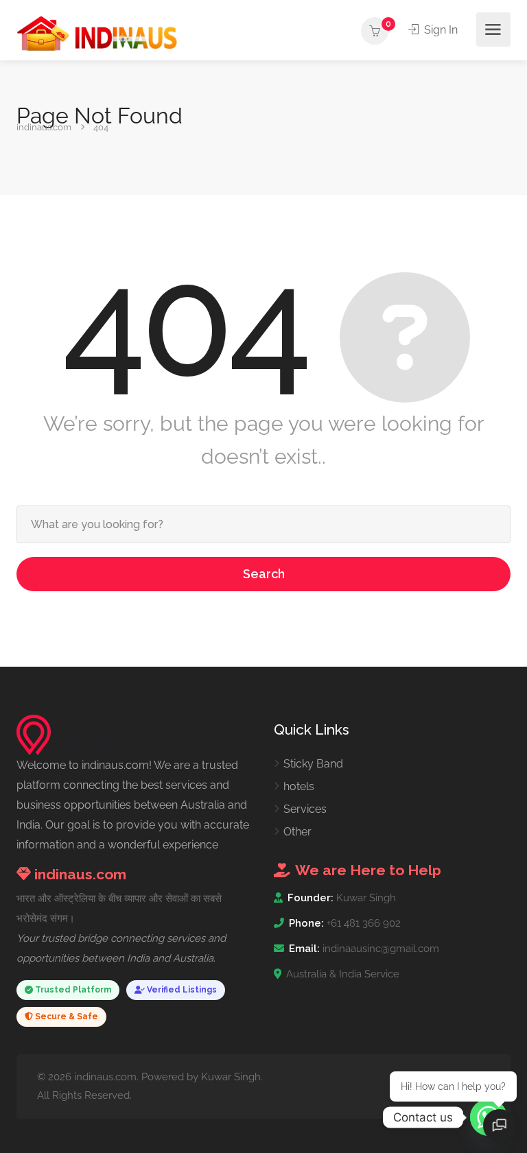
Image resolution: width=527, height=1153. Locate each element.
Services (305, 809)
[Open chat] (499, 1125)
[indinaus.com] (97, 32)
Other (297, 831)
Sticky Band (313, 763)
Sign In (439, 29)
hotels (298, 786)
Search (264, 574)
